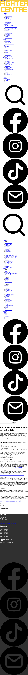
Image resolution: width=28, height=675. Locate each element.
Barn (4, 53)
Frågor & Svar (8, 16)
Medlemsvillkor (8, 17)
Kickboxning (8, 29)
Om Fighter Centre (9, 58)
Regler (6, 73)
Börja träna (5, 13)
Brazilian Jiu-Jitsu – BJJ (10, 28)
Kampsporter (5, 24)
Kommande (7, 79)
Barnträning (8, 22)
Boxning (7, 30)
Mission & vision (9, 64)
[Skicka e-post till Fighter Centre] (15, 209)
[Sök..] (15, 107)
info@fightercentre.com (5, 523)
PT (6, 40)
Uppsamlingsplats (9, 69)
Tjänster (4, 39)
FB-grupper (7, 23)
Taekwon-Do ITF (9, 31)
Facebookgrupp (8, 49)
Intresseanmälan (8, 14)
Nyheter (4, 77)
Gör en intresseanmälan (5, 0)
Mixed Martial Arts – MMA (11, 27)
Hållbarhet (7, 66)
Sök (14, 422)
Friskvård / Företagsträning (11, 42)
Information (5, 57)
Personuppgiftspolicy (9, 19)
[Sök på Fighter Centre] (14, 238)
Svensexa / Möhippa (9, 44)
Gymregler (7, 46)
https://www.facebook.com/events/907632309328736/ (11, 467)
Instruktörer (7, 35)
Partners (7, 70)
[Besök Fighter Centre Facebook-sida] (15, 132)
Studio (6, 52)
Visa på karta (13, 523)
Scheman (7, 47)
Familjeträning (8, 33)
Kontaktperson (8, 74)
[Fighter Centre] (14, 11)
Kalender (5, 78)
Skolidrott (7, 41)
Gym (4, 45)
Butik (4, 81)
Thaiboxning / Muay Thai (11, 25)
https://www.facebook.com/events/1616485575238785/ (12, 475)
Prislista (7, 21)
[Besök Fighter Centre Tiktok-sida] (15, 183)
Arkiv (6, 80)
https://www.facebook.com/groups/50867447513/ (10, 501)
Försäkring (7, 18)
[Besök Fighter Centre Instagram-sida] (15, 158)
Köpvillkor (7, 63)
